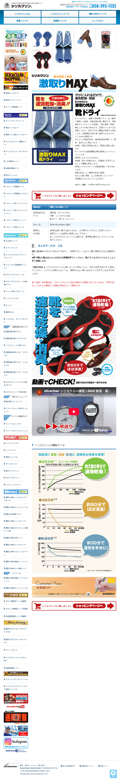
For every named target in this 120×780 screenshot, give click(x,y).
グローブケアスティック (14, 274)
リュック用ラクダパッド (14, 291)
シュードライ (10, 450)
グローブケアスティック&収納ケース (15, 283)
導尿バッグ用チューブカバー (16, 135)
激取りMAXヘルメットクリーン (16, 553)
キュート (8, 305)
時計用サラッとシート (14, 401)
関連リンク (104, 766)
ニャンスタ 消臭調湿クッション (15, 266)
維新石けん (9, 312)
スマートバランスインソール (16, 679)
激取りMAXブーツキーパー (15, 545)
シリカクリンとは (22, 14)
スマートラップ (11, 248)
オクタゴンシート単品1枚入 (16, 392)
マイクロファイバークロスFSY (15, 659)
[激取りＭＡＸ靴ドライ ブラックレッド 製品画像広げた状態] (42, 60)
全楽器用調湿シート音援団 (15, 616)
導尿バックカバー (12, 128)
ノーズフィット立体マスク (15, 345)
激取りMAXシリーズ (97, 14)
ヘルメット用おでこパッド (15, 220)
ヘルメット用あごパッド (14, 227)
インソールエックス (13, 424)
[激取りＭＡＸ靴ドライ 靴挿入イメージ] (84, 38)
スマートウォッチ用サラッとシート (16, 409)
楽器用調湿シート (12, 668)
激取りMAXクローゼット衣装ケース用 (16, 529)
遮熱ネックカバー (12, 93)
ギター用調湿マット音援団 (15, 601)
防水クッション (11, 175)
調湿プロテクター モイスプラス (15, 641)
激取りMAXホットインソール (16, 588)
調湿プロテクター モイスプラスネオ (15, 630)
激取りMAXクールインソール (16, 507)
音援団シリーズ (59, 20)
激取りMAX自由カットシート (16, 561)
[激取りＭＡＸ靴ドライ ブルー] (42, 38)
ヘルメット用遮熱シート (14, 186)
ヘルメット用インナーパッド (16, 203)
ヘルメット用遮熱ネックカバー (16, 195)
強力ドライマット (12, 471)
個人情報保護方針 (68, 766)
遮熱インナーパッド (13, 100)
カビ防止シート (11, 241)
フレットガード (11, 650)
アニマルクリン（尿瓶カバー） (15, 143)
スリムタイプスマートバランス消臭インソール (16, 687)
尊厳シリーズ (22, 20)
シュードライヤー (12, 298)
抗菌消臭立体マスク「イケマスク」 (16, 353)
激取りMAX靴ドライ (13, 514)
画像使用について (87, 766)
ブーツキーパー (11, 464)
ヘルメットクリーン (13, 484)
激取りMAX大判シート (14, 538)
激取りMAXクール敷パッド (15, 568)
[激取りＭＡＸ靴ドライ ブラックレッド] (105, 38)
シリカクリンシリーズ (59, 14)
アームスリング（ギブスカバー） (16, 152)
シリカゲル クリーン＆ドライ (16, 320)
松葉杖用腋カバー (12, 168)
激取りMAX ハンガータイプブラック (15, 498)
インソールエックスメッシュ (16, 431)
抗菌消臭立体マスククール (15, 338)
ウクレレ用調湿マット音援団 (16, 609)
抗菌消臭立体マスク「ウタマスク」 (16, 373)
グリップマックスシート (14, 121)
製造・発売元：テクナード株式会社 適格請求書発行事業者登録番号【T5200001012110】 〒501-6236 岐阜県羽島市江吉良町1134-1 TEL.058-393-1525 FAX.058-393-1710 (39, 769)
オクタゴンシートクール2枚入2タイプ (15, 383)
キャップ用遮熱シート (14, 107)
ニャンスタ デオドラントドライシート (15, 256)
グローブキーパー (12, 478)
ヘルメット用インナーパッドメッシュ (16, 211)
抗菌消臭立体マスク (13, 331)
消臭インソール (11, 457)
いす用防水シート (12, 161)
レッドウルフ (97, 20)
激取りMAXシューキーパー (15, 521)
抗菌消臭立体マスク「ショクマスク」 (16, 363)
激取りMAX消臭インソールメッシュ (16, 579)
